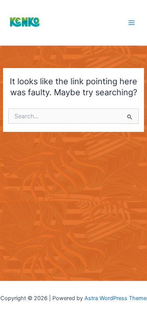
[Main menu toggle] (131, 23)
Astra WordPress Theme (115, 298)
